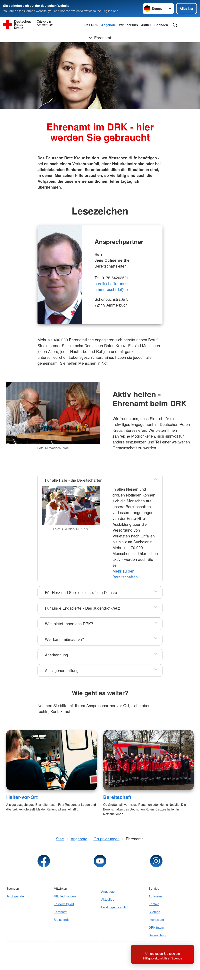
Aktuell (146, 25)
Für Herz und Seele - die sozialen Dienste (81, 592)
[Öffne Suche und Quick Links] (175, 25)
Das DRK (91, 25)
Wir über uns (128, 25)
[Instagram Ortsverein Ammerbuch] (156, 861)
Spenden (161, 25)
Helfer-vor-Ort (22, 797)
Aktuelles (107, 899)
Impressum (156, 919)
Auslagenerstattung (62, 670)
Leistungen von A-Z (114, 907)
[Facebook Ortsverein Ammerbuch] (44, 861)
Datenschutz (157, 935)
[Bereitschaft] (148, 760)
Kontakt (154, 904)
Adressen (155, 896)
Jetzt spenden (16, 896)
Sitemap (154, 912)
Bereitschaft (117, 797)
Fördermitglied (64, 904)
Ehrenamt (60, 912)
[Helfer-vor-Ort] (51, 760)
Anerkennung (56, 655)
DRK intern (156, 927)
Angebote (108, 25)
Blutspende (62, 919)
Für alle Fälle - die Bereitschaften (73, 480)
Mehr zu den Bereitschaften (125, 574)
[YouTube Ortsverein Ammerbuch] (100, 861)
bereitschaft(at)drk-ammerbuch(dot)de (111, 286)
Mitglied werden (65, 896)
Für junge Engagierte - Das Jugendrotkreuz (82, 608)
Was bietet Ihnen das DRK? (69, 623)
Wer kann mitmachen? (64, 639)
